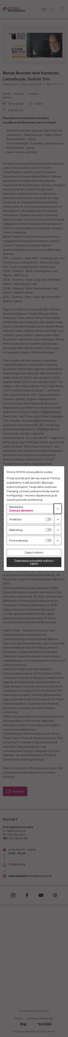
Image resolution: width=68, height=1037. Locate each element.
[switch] (48, 519)
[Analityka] (57, 519)
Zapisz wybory (34, 552)
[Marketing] (57, 529)
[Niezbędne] (57, 508)
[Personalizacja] (57, 540)
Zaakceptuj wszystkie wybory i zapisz (34, 562)
